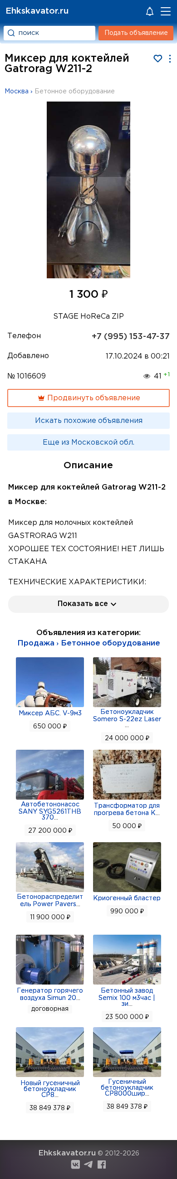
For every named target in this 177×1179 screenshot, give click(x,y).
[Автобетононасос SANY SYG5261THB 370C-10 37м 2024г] (50, 798)
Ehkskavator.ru (37, 11)
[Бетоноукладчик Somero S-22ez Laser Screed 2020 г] (127, 706)
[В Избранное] (157, 58)
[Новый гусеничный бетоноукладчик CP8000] (50, 1076)
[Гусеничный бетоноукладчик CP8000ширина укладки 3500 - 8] (127, 1076)
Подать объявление (136, 33)
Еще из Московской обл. (88, 442)
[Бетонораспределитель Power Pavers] (50, 891)
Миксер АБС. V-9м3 (50, 713)
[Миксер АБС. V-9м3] (50, 706)
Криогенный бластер (127, 898)
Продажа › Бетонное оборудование (88, 643)
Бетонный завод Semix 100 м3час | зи (126, 997)
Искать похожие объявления (89, 420)
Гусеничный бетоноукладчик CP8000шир (127, 1088)
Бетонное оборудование (74, 91)
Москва (17, 91)
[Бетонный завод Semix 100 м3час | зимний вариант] (127, 983)
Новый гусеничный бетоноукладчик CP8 (50, 1089)
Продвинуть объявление (92, 398)
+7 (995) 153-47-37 (131, 336)
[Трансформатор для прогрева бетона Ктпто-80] (127, 798)
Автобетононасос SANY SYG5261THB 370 (50, 811)
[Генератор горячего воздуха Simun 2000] (50, 983)
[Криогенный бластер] (127, 891)
